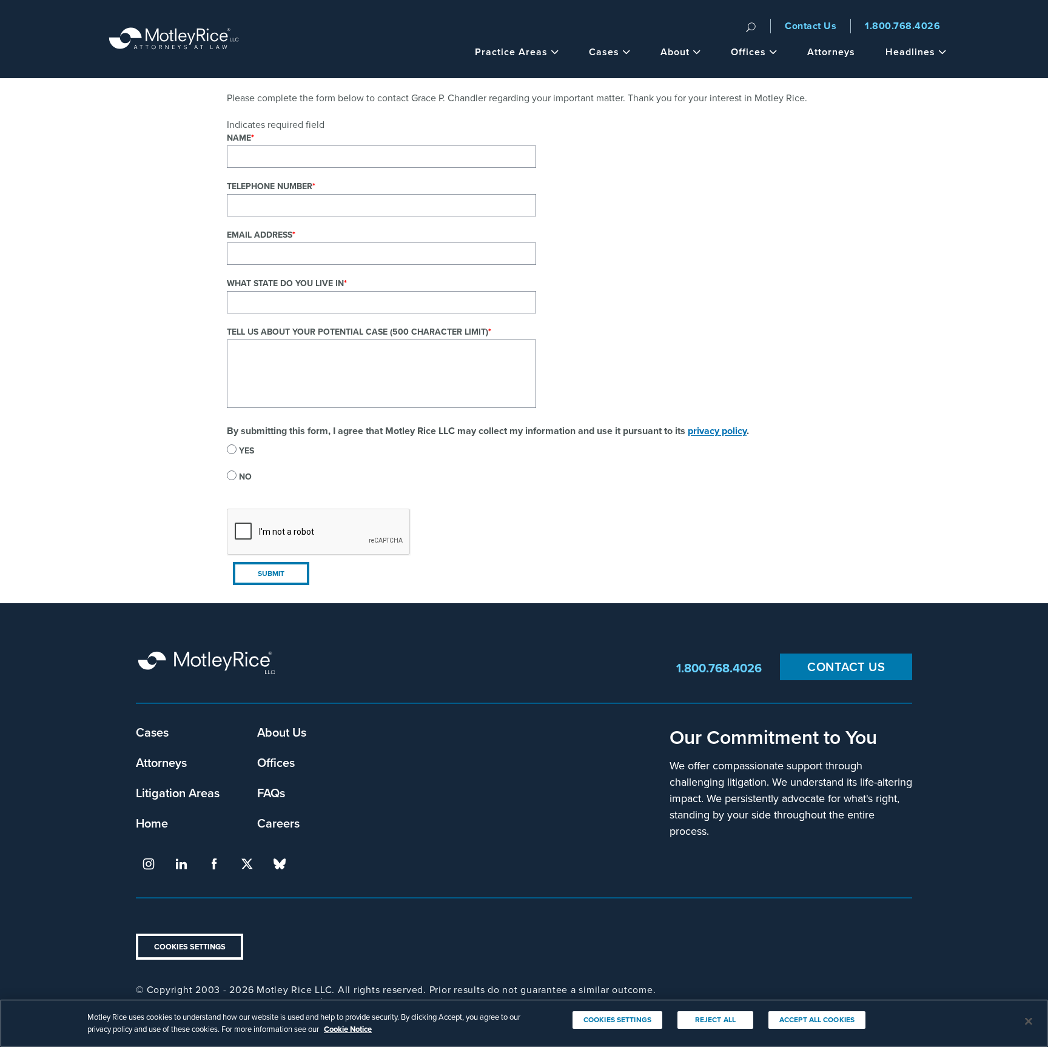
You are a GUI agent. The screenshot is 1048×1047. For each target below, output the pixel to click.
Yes (246, 450)
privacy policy (717, 431)
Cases (604, 52)
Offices (748, 52)
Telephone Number (269, 186)
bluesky (279, 864)
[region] (524, 1023)
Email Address (259, 235)
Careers (278, 823)
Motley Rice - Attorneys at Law (174, 39)
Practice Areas (511, 52)
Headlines (910, 52)
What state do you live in (285, 283)
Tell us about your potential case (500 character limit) (357, 332)
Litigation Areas (178, 792)
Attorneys (831, 52)
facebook (214, 864)
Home (152, 823)
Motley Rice (208, 668)
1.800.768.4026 (902, 26)
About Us (281, 732)
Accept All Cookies (817, 1019)
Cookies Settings (190, 946)
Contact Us (810, 26)
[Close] (1028, 1021)
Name (239, 138)
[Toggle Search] (750, 26)
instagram (148, 864)
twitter (247, 864)
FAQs (271, 792)
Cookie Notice (348, 1028)
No (245, 476)
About (675, 52)
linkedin (181, 864)
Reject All (715, 1019)
